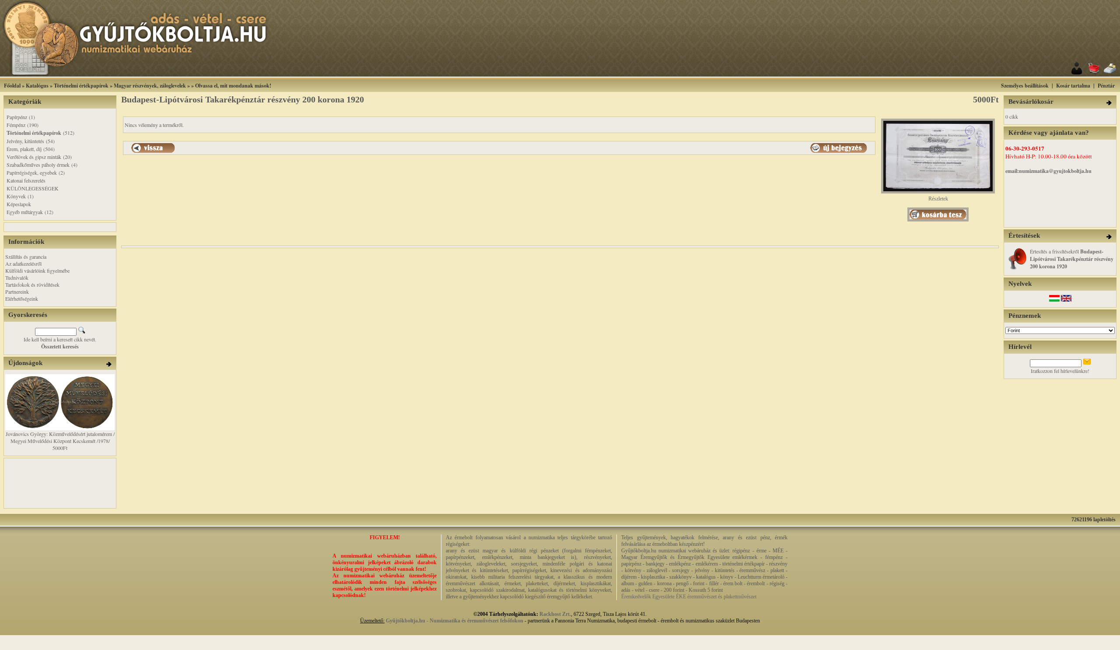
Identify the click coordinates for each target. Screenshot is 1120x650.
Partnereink (17, 291)
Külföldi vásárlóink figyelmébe (37, 270)
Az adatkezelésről (23, 263)
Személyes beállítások (1025, 85)
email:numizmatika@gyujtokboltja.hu (1048, 171)
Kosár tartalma (1073, 85)
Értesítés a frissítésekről (1071, 259)
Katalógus (37, 85)
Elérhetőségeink (21, 298)
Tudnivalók (16, 277)
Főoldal (12, 85)
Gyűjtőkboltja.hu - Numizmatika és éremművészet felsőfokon (454, 621)
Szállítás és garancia (25, 256)
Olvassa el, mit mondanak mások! (233, 85)
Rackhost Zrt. (555, 614)
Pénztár (1106, 85)
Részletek (938, 199)
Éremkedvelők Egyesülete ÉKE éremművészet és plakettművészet (688, 597)
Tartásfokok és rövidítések (32, 284)
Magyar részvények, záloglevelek (150, 85)
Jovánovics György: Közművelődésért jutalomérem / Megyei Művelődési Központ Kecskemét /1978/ (60, 437)
